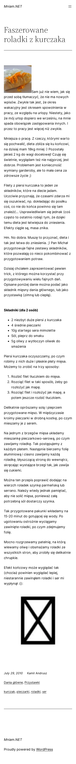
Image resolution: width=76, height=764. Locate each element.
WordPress (44, 749)
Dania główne (13, 682)
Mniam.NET (13, 6)
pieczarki (23, 691)
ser (44, 691)
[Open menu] (70, 6)
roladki (36, 691)
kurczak (9, 691)
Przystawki (32, 682)
